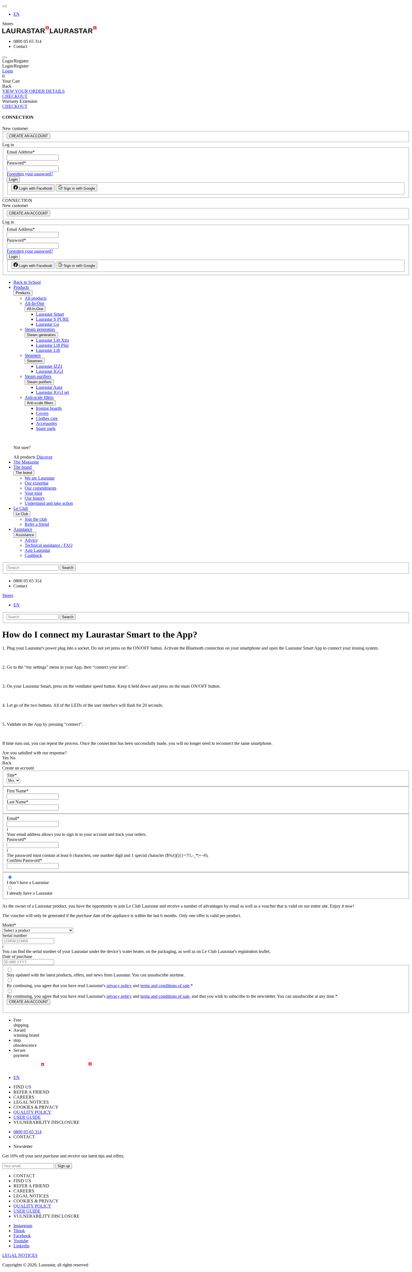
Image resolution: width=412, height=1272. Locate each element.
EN (16, 14)
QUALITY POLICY (32, 1112)
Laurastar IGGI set (52, 392)
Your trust (33, 493)
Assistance (22, 529)
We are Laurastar (40, 478)
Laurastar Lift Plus (52, 345)
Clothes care (47, 418)
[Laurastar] (206, 30)
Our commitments (40, 488)
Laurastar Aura (49, 387)
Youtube (20, 1240)
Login (7, 71)
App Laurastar (37, 550)
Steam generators (40, 329)
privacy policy (119, 985)
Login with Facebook (35, 188)
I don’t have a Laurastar (28, 882)
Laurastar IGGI (49, 371)
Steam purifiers (38, 376)
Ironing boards (49, 408)
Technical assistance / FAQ (49, 545)
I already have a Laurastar (29, 893)
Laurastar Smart (50, 314)
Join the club (36, 519)
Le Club (20, 508)
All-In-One (34, 303)
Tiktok (19, 1230)
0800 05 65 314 (27, 1131)
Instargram (22, 1225)
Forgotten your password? (30, 173)
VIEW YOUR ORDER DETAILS (33, 91)
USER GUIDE (27, 1117)
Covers (42, 413)
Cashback (33, 555)
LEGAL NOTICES (20, 1255)
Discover (44, 457)
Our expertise (36, 483)
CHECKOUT (14, 96)
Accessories (46, 423)
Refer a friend (37, 524)
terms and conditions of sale (164, 985)
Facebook (22, 1235)
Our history (35, 498)
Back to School (27, 282)
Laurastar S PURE (52, 319)
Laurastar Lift (48, 350)
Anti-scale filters (39, 397)
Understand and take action (49, 503)
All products (36, 298)
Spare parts (45, 428)
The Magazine (26, 462)
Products (21, 287)
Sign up (63, 1166)
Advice (31, 540)
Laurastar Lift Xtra (52, 340)
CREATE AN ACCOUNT (28, 136)
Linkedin (21, 1245)
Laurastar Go (47, 324)
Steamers (33, 355)
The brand (22, 467)
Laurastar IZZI (49, 366)
